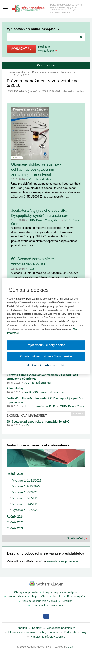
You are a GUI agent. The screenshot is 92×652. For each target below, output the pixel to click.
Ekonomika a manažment (27, 415)
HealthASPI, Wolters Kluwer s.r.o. (44, 392)
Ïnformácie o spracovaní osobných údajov (33, 632)
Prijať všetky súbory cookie (46, 345)
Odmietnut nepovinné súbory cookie (46, 356)
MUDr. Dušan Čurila (72, 406)
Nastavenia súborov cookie (46, 365)
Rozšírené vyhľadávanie (46, 48)
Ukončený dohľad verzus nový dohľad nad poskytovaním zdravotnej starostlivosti (36, 169)
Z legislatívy (15, 388)
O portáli (22, 628)
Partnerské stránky (75, 632)
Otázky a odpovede (26, 592)
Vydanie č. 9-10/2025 (26, 486)
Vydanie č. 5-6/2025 (25, 498)
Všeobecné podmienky (61, 628)
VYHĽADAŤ (19, 48)
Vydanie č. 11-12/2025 (26, 480)
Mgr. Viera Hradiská (41, 179)
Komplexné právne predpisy (60, 592)
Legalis (57, 596)
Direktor (67, 601)
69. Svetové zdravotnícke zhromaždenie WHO (38, 421)
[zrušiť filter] (81, 37)
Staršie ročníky (76, 538)
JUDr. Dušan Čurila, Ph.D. (45, 220)
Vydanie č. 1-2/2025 (25, 510)
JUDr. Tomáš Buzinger (37, 382)
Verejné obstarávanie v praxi (39, 601)
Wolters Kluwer (17, 596)
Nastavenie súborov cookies (48, 636)
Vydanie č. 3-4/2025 (25, 504)
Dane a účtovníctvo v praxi (48, 605)
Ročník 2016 (21, 75)
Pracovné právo (76, 596)
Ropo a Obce (39, 596)
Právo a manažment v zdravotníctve (53, 72)
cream (71, 646)
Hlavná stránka (16, 72)
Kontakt (36, 628)
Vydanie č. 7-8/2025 (25, 492)
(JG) (31, 268)
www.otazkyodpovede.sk (63, 561)
